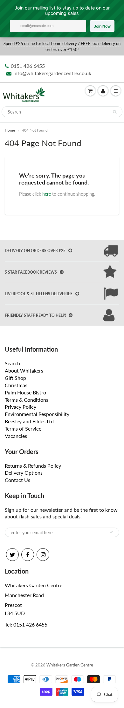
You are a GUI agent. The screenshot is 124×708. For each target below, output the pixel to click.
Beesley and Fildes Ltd (29, 421)
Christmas (16, 385)
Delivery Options (24, 473)
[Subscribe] (111, 532)
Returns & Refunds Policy (33, 466)
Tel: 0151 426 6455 (26, 624)
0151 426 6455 (28, 66)
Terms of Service (23, 428)
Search (12, 363)
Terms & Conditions (26, 400)
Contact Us (17, 480)
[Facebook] (27, 554)
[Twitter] (12, 554)
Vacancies (16, 436)
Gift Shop (15, 378)
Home (10, 130)
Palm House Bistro (25, 392)
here (46, 194)
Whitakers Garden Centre (69, 664)
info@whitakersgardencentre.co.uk (52, 73)
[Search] (115, 112)
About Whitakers (24, 370)
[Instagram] (43, 554)
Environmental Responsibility (37, 414)
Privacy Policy (20, 407)
